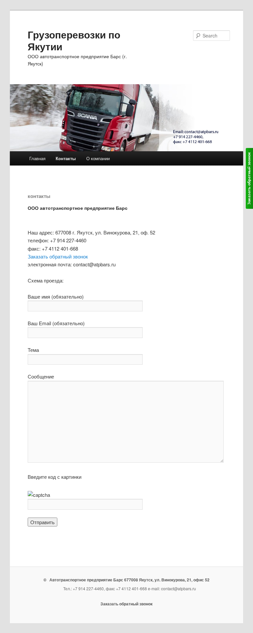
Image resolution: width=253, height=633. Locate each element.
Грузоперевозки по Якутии (74, 40)
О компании (98, 158)
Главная (37, 158)
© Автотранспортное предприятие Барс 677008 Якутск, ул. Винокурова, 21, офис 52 (126, 580)
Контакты (66, 158)
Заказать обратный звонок (58, 256)
